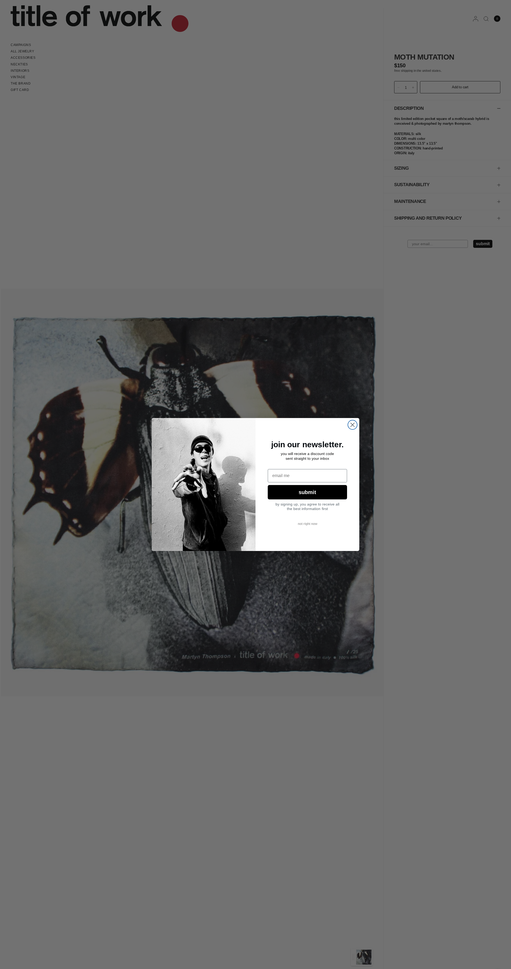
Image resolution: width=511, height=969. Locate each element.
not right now (307, 524)
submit (307, 492)
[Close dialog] (352, 424)
